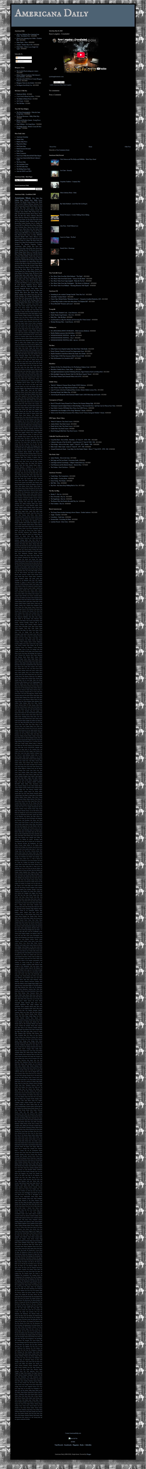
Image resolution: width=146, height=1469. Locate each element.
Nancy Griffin (35, 1048)
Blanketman (24, 553)
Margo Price (34, 202)
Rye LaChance (30, 1167)
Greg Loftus (30, 353)
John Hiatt (20, 876)
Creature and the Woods (36, 645)
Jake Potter (17, 828)
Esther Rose (28, 724)
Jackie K (29, 359)
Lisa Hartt (32, 384)
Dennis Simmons (32, 686)
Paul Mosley (36, 1089)
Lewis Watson (18, 948)
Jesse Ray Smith (19, 367)
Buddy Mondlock (19, 578)
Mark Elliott (39, 995)
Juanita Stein (36, 895)
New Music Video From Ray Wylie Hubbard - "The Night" (67, 276)
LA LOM (19, 931)
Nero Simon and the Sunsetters (29, 1058)
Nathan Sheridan (18, 1054)
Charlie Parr (18, 259)
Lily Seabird (30, 954)
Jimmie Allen (27, 864)
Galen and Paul (21, 751)
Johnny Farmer (34, 879)
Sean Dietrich (34, 1192)
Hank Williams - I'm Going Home (26, 124)
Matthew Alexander (33, 1010)
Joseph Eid (39, 891)
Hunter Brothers (28, 808)
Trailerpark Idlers (19, 457)
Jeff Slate (34, 363)
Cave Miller (22, 597)
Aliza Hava (31, 488)
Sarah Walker (23, 1185)
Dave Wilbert (18, 668)
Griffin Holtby (28, 780)
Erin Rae (27, 344)
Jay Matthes (23, 839)
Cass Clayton (30, 595)
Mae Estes (17, 388)
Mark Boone (33, 995)
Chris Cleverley (32, 613)
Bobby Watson (25, 561)
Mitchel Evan (24, 1039)
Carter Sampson (35, 593)
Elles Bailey (21, 712)
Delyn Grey (17, 686)
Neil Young (21, 401)
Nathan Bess (23, 1052)
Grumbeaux (35, 780)
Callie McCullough (34, 319)
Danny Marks (31, 659)
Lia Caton (37, 948)
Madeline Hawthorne (29, 981)
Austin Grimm (18, 528)
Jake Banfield (39, 824)
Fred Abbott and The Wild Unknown (23, 745)
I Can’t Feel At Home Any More (25, 96)
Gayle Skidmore (26, 755)
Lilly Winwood (35, 952)
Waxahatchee (18, 246)
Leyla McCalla (31, 948)
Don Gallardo (35, 693)
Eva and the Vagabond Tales (35, 344)
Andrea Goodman (27, 503)
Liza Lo (33, 223)
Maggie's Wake (23, 388)
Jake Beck (17, 826)
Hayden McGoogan (19, 355)
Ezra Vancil (22, 732)
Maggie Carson (38, 983)
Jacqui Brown (39, 822)
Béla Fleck (31, 580)
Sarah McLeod (22, 1183)
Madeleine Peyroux (31, 284)
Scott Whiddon (21, 1190)
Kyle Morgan (29, 929)
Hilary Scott (25, 803)
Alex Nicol (35, 246)
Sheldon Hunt (18, 1204)
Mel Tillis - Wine (55, 483)
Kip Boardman (38, 924)
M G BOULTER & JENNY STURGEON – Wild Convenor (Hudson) (70, 331)
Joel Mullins (37, 870)
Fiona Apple (39, 735)
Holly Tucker (33, 805)
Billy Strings (32, 211)
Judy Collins (21, 373)
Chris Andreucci (22, 611)
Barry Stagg (34, 536)
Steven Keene (34, 213)
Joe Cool (22, 868)
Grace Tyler (39, 770)
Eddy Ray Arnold (19, 707)
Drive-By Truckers (30, 265)
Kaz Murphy (30, 916)
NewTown (23, 1060)
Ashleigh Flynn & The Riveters (27, 250)
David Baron (36, 668)
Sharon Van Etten (19, 1202)
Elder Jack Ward (29, 709)
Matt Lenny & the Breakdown (22, 1008)
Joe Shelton (37, 868)
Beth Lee (26, 545)
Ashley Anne (24, 311)
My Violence (39, 1046)
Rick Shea (36, 1129)
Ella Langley (36, 711)
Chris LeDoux (38, 616)
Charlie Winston (22, 603)
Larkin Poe (39, 933)
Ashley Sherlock (38, 524)
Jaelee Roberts (25, 824)
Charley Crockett (37, 206)
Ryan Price (17, 1167)
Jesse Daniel (29, 856)
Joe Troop (23, 870)
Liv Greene (22, 962)
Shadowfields (27, 1196)
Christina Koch (23, 624)
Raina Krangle (38, 1112)
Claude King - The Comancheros (60, 476)
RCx (16, 1108)
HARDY (34, 781)
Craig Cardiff (39, 643)
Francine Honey (38, 346)
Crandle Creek (25, 645)
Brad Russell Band (37, 565)
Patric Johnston (29, 1083)
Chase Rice (21, 607)
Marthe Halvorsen (25, 1002)
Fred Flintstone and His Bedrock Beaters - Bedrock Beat (66, 465)
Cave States (28, 597)
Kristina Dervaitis (32, 927)
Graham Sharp (33, 352)
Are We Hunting (25, 520)
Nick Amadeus (35, 403)
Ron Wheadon (38, 1148)
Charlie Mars (35, 601)
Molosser (31, 204)
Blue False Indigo (35, 555)
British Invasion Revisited (24, 148)
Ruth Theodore (18, 1165)
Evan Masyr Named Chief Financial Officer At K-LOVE (66, 376)
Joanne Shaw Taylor (35, 367)
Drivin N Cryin (21, 699)
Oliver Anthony (18, 1073)
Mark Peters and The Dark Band (34, 998)
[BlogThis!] (57, 82)
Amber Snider (30, 494)
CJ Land (27, 582)
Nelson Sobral (18, 403)
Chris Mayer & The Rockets (22, 618)
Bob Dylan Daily (21, 146)
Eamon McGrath (19, 705)
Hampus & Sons (27, 785)
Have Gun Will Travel (24, 793)
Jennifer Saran (28, 849)
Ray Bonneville (31, 1114)
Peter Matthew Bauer (23, 1096)
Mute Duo (21, 1046)
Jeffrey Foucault (18, 845)
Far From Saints (26, 733)
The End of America (24, 444)
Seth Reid (20, 424)
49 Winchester (27, 304)
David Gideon (35, 670)
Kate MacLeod (19, 234)
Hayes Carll (22, 795)
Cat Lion (17, 597)
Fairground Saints (29, 732)
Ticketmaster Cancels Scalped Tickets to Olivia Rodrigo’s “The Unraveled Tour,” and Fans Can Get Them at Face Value (83, 406)
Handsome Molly (21, 94)
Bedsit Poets (28, 540)
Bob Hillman (18, 559)
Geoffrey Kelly (25, 758)
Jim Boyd (40, 860)
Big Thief (20, 313)
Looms (29, 282)
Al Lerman (34, 478)
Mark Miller (18, 998)
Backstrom (26, 532)
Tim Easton (34, 455)
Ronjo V (17, 1150)
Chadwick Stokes (31, 599)
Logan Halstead (35, 964)
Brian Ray (25, 570)
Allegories (20, 490)
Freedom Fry (38, 269)
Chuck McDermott (37, 330)
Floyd (32, 269)
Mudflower (22, 1044)
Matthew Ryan (34, 394)
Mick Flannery (38, 1025)
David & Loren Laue (27, 668)
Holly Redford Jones (25, 805)
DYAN (26, 651)
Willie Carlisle (27, 246)
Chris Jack (30, 615)
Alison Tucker (25, 488)
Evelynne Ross (28, 728)
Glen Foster (29, 766)
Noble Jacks (18, 1066)
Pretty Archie (26, 413)
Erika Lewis (32, 722)
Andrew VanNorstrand (24, 509)
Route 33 (33, 1160)
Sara (33, 1179)
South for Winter (25, 240)
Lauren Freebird (23, 941)
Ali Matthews (33, 484)
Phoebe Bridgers (35, 1098)
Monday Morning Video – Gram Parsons (62, 322)
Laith (20, 933)
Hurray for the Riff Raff (32, 810)
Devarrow (40, 687)
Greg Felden (18, 353)
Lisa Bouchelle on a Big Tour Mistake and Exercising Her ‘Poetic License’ (71, 319)
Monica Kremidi (38, 1039)
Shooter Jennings (29, 428)
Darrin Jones (32, 663)
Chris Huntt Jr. (18, 615)
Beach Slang (24, 538)
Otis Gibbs (36, 290)
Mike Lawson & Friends (36, 1031)
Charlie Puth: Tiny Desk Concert (59, 428)
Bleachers (30, 553)
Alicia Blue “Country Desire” (59, 297)
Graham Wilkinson (37, 772)
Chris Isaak (25, 615)
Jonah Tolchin (30, 221)
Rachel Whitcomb (38, 1110)
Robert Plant (18, 1142)
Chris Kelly (32, 616)
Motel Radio (23, 1043)
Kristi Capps (24, 927)
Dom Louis (21, 693)
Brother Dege (21, 576)
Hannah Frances (31, 787)
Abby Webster (18, 474)
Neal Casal (39, 1054)
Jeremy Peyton (23, 365)
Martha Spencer (19, 1000)
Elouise (23, 714)
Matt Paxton (33, 1008)
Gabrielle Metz (38, 747)
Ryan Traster (24, 1167)
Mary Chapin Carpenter (33, 1004)
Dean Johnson (36, 678)
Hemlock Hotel (34, 799)
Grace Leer (21, 352)
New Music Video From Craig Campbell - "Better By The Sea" (68, 281)
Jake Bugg (22, 826)
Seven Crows (24, 1194)
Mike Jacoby (26, 1031)
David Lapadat (21, 672)
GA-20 (25, 747)
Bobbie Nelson (18, 561)
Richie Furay (23, 1129)
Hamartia (20, 785)
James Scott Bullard (26, 831)
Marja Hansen (26, 995)
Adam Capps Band (34, 474)
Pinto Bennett (35, 411)
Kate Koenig (28, 906)
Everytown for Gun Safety (27, 730)
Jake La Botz (22, 361)
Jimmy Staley (22, 866)
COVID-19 (20, 319)
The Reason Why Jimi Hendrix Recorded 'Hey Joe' (64, 501)
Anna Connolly (26, 513)
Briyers (32, 572)
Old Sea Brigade (32, 1071)
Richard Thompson (26, 1127)
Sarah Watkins (31, 1185)
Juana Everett (29, 895)
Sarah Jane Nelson (31, 1181)
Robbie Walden (35, 1135)
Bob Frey (40, 557)
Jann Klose (31, 833)
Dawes (16, 678)
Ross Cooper (36, 1158)
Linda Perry (24, 956)
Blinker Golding (38, 553)
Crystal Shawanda (37, 647)
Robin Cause (28, 1144)
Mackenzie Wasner (37, 979)
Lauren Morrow (18, 943)
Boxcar (31, 565)
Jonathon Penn (23, 889)
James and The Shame (37, 831)
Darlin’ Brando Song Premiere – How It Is (62, 315)
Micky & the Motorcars (27, 1027)
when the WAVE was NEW (24, 171)
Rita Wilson (39, 1131)
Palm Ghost (21, 1081)
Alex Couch (36, 480)
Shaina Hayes (34, 1196)
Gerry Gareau (22, 760)
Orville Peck (18, 1077)
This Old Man (20, 103)
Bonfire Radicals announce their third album (62, 333)
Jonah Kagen (28, 885)
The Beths (21, 440)
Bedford (40, 538)
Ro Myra (36, 1133)
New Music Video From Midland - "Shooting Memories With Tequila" (70, 285)
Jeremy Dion (39, 851)
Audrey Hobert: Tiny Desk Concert (60, 424)
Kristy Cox (39, 927)
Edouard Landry (26, 707)
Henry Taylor (37, 801)
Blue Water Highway (34, 313)
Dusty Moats (38, 265)
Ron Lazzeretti (31, 1148)
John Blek (39, 369)
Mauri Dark (29, 1012)
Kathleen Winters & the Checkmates (24, 910)
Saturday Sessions (37, 1187)
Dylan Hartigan (27, 701)
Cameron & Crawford (33, 586)
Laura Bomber (30, 937)
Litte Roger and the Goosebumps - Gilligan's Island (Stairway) (68, 462)
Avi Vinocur (28, 530)
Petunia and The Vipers (25, 411)
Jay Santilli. (30, 839)
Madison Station (24, 983)
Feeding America (24, 735)
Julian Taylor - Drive (22, 42)
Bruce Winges (28, 576)
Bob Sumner (32, 559)
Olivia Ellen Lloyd (27, 290)
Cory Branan (28, 639)
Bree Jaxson (35, 568)
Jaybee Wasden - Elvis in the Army (60, 458)
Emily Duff (18, 217)
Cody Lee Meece (34, 632)
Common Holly (26, 334)
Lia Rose (33, 234)
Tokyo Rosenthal (19, 302)
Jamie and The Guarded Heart (22, 833)
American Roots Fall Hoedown (30, 495)
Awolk (38, 530)
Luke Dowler (32, 386)
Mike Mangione (19, 1033)
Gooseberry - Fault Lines (57, 517)
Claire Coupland (19, 628)
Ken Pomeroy (37, 918)
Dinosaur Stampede (24, 691)
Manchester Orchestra (28, 989)
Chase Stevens (27, 607)
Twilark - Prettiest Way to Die (25, 44)
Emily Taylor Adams (34, 718)
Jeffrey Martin (34, 275)
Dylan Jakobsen (35, 701)
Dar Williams (25, 661)
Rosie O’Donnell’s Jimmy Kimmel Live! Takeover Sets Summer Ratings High (72, 403)
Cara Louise (39, 256)
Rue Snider (31, 292)
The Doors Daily (21, 162)
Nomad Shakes (22, 1068)
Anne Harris (36, 248)
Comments (20, 61)
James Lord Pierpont (34, 829)
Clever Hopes (35, 630)
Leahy (27, 945)
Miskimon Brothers (30, 1037)
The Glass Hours (26, 446)
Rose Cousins (30, 1154)
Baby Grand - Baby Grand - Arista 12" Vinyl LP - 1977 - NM (67, 447)
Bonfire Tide (32, 561)
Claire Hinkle (34, 628)
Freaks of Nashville (37, 743)
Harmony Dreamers (33, 789)
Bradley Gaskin (27, 567)
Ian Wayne (34, 812)
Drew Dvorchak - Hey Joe (58, 496)
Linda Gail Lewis (38, 954)
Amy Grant (30, 499)
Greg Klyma (24, 353)
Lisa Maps (37, 956)
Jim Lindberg (24, 862)
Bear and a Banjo (31, 538)
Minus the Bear (34, 1035)
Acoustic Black (25, 474)
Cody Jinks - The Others (66, 259)
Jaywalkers (36, 839)
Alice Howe (18, 307)
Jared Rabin (20, 835)
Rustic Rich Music (23, 1164)
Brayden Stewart (28, 568)
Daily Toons (20, 151)
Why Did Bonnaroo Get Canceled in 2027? (62, 358)
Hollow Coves (28, 232)
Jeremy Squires (23, 277)
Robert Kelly (21, 1140)
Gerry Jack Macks (30, 760)
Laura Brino (36, 937)
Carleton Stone (34, 591)
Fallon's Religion (38, 732)
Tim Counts (28, 455)
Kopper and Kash (36, 925)
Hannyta (37, 787)
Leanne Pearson (33, 945)
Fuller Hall (20, 747)
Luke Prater (28, 973)
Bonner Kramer (38, 561)
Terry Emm (33, 436)
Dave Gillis (33, 664)
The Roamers (30, 449)
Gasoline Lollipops (34, 753)
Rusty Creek (38, 292)
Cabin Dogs (26, 319)
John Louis (23, 371)
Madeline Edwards (19, 981)
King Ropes (25, 924)
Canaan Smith (18, 590)
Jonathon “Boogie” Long (33, 889)
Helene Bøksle (26, 799)
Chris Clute (39, 613)
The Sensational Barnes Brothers (23, 451)
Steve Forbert (33, 432)
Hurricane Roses (32, 357)
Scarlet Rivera (18, 1188)
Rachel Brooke (21, 1110)
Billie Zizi (36, 547)
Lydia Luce (33, 977)
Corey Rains (35, 638)
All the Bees (22, 248)
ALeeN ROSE (18, 469)
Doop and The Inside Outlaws (26, 695)
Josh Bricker (18, 893)
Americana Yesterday (22, 137)
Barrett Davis (26, 536)
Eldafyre (22, 709)
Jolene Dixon (21, 881)
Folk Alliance (21, 346)
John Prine (33, 219)
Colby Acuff (34, 231)
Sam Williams (30, 421)
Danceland (40, 655)
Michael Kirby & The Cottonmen (23, 1023)
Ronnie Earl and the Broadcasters (29, 1150)
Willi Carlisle (38, 302)
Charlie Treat (24, 325)
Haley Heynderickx (34, 783)
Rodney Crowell (34, 210)
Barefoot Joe (18, 536)
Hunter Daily (35, 808)
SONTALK (39, 1169)
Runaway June (33, 419)
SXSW (16, 294)
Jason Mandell (29, 837)
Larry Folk (17, 935)
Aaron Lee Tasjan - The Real (68, 237)
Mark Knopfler (25, 996)
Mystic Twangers (26, 1048)
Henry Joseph (31, 801)
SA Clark (25, 1169)
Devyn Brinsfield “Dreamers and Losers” (62, 304)
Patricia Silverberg (38, 1083)
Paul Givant (28, 1087)
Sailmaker (32, 1171)
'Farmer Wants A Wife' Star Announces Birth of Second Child (67, 356)
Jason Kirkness (21, 837)
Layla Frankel (23, 945)
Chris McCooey (35, 618)
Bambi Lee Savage (32, 534)
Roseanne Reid (18, 1156)
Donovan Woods (19, 265)
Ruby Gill (30, 1162)
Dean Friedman (28, 678)
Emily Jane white (38, 716)
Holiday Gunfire (24, 357)
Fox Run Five (36, 741)
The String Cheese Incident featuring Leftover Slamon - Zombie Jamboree (71, 512)
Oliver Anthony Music (26, 407)
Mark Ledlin (32, 996)
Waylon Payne (24, 463)
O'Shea (25, 1069)
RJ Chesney (32, 413)
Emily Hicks (30, 716)
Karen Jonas (26, 902)
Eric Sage (20, 722)
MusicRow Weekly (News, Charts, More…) (63, 369)
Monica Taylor (18, 1041)
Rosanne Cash (23, 1154)
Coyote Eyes (32, 643)
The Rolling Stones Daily (23, 169)
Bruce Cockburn (29, 317)
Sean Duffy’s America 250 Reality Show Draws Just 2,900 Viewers (69, 408)
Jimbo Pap (21, 864)
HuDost (21, 808)
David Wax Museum (24, 676)
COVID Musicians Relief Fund (27, 584)
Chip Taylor (28, 327)
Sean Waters (18, 1194)
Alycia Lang (34, 307)
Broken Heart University (21, 574)
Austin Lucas (25, 528)
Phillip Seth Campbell (25, 1098)
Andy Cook (23, 309)
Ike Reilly (40, 812)
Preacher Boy (22, 1104)
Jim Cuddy (17, 862)
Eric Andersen (21, 344)
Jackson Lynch (18, 822)
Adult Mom (21, 478)
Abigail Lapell (29, 305)
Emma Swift (35, 342)
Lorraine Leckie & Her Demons (32, 968)
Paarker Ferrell (36, 1079)
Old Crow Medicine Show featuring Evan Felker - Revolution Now (28, 35)
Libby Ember (36, 950)
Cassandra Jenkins (38, 595)
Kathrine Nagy (38, 910)
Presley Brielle (30, 1104)
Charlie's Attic (22, 605)
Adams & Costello (37, 305)
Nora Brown (18, 407)
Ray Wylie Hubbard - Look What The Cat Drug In (73, 204)
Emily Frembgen (22, 716)
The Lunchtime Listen (22, 164)
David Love (28, 672)
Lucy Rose (26, 386)
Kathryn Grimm (19, 912)
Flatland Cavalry (33, 737)
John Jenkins (26, 876)
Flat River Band (25, 269)
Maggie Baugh (31, 983)
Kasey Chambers (34, 904)
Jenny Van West (23, 851)
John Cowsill (24, 874)
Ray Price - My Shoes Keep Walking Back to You (64, 485)
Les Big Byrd (32, 947)
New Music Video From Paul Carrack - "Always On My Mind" (68, 278)
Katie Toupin (21, 376)
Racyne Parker (18, 1112)
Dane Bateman (18, 657)
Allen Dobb (29, 248)
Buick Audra (35, 578)
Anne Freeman (22, 515)
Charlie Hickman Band (20, 601)
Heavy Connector (21, 153)
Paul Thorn (29, 409)
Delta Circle (30, 684)
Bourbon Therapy (23, 315)
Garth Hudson (36, 751)
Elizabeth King (28, 711)
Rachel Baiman (27, 1108)
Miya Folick (31, 1039)
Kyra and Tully (35, 929)
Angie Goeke (39, 511)
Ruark (40, 1160)
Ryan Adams (25, 1165)
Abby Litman (39, 472)
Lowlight (40, 970)
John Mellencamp (37, 232)
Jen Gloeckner (29, 847)
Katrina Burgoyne (29, 376)
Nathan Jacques (30, 1052)
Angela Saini (29, 309)
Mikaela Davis (28, 1029)
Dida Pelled (39, 340)
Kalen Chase (39, 373)
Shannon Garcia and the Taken (31, 426)
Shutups (24, 1204)
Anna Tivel (33, 513)
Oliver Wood (25, 1073)
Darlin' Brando (38, 661)
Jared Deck (37, 833)
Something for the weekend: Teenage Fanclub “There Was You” (68, 294)
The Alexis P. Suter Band (30, 438)
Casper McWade (22, 595)
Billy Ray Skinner (23, 549)
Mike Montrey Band (37, 1033)
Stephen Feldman (26, 432)
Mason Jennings (25, 1006)
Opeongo (24, 1075)
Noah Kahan (21, 1064)
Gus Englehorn (28, 781)
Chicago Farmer (35, 259)
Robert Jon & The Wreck (22, 210)
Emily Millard (25, 718)
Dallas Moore (29, 336)
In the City (17, 814)
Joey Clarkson (31, 872)
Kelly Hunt (17, 918)
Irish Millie (39, 357)
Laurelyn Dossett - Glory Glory (59, 522)
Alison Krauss (29, 486)
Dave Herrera (18, 666)
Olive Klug (39, 1071)
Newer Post (53, 147)
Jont (29, 891)
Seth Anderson (36, 423)
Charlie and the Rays (33, 325)
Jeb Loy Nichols (28, 841)
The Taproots (36, 451)
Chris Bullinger (35, 327)
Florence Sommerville (22, 739)
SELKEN (30, 1169)
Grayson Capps (32, 774)
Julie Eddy (36, 897)
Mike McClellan (27, 1033)
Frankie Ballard (28, 743)
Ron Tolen (35, 198)
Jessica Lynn (30, 208)
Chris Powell (29, 620)
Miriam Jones (22, 1037)
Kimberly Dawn (38, 922)
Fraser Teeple (18, 348)
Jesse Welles (33, 200)
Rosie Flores (36, 1156)
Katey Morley (30, 375)
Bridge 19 (36, 570)
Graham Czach (29, 772)
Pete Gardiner (36, 409)
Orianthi (29, 1075)
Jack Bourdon (18, 820)
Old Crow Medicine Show (26, 225)
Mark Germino (18, 996)
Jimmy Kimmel (34, 864)
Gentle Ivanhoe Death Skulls (22, 757)
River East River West (27, 1133)
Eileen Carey (39, 707)
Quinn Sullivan (34, 1106)
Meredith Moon (29, 1018)
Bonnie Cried (18, 563)
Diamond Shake (25, 689)
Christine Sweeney (27, 330)
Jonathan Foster (34, 887)
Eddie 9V (25, 705)
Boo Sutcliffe (34, 254)
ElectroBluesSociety (37, 709)
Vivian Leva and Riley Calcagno (34, 461)
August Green (31, 526)
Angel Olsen (18, 511)
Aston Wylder (18, 526)
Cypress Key (18, 651)
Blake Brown (25, 313)
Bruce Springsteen (25, 231)
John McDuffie (18, 877)
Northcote (34, 1068)
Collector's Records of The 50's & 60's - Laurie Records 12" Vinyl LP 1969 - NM (73, 442)
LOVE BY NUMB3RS (33, 931)
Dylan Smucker (38, 703)
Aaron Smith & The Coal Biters (23, 471)
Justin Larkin (37, 899)
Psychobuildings (22, 1106)
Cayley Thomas (38, 258)
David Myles (38, 263)
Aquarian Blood (38, 519)
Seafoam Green (38, 204)
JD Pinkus (22, 818)
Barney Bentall (34, 311)
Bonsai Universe (25, 563)
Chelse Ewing (35, 607)
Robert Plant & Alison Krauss (28, 1142)
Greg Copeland (38, 776)
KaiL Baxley (36, 900)
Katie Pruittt (36, 914)
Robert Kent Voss (29, 1140)
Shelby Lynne (39, 1202)
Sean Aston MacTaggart (24, 1192)
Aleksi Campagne (29, 480)
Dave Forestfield (27, 664)
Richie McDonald (30, 1129)
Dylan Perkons (23, 703)
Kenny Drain (31, 920)
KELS (26, 900)
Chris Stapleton (18, 330)
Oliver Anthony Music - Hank (68, 192)
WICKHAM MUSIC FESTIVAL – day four (63, 335)
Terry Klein (39, 436)
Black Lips (24, 551)
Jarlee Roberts (27, 835)
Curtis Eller (39, 649)
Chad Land (23, 599)
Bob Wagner (39, 559)
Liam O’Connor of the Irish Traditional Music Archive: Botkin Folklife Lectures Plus (74, 390)
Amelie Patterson (38, 494)
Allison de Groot (34, 490)
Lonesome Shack (19, 386)
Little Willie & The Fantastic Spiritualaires (28, 960)
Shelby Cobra (32, 1202)
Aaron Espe (31, 469)
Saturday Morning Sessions (26, 1187)
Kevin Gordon (34, 280)
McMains (40, 1014)
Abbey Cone (35, 471)
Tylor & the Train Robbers (27, 459)
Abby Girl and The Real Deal (28, 472)
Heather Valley (31, 797)
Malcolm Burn (24, 987)
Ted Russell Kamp (25, 202)
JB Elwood (36, 273)
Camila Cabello (32, 588)
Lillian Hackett (28, 952)
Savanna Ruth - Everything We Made (61, 519)
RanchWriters (18, 1114)
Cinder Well (17, 332)
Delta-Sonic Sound (37, 684)
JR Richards (32, 818)
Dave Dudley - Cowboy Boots (59, 478)
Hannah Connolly (22, 787)
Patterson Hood (35, 1085)
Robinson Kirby (35, 1144)
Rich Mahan (23, 1125)
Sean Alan (32, 1190)
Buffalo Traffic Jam (30, 256)
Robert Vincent (21, 1144)
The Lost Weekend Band (28, 447)
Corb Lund (21, 638)
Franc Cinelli (21, 743)
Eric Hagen (26, 267)
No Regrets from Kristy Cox (24, 85)
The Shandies (25, 244)
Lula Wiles (33, 975)
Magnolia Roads (31, 388)
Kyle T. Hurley (30, 380)
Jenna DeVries (36, 847)
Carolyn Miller (20, 593)
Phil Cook (36, 1096)
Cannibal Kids (26, 590)
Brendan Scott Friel (20, 317)
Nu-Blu (22, 1069)
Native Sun (34, 1054)
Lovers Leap (26, 970)
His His (31, 803)
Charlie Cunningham (37, 323)
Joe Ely (28, 219)
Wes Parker (31, 463)
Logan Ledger (39, 384)
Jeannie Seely (21, 841)
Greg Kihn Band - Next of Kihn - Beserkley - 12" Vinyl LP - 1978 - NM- (71, 440)
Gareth (30, 348)
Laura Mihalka (25, 939)
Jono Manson (24, 891)
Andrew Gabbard (19, 507)
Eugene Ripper (29, 726)
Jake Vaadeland (23, 828)
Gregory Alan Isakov (32, 778)
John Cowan (18, 874)
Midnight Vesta (21, 1029)
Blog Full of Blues (22, 144)
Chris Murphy (32, 328)
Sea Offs (28, 1190)
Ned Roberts (25, 1056)
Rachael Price (20, 1108)
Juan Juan (23, 895)
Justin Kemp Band (29, 899)
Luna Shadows (18, 977)
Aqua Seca (31, 519)
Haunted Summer (38, 353)
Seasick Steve (30, 423)
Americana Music (23, 198)
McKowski (23, 286)
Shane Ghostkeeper (33, 424)
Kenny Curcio (25, 280)
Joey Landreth (38, 872)
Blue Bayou (27, 555)
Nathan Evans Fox (34, 399)
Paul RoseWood (38, 1091)
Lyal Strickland (26, 977)
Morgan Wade (30, 288)
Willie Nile (22, 465)
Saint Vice (37, 1171)
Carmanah (21, 321)
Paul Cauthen (22, 1087)
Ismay (30, 273)
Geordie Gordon (32, 758)
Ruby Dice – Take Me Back (58, 317)
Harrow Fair (31, 791)
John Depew (37, 874)
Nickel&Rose (18, 290)
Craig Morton (18, 645)
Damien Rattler (38, 651)
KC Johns (22, 900)
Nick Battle (30, 1060)
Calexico (20, 586)
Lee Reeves (39, 945)
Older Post (128, 147)
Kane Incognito (18, 375)
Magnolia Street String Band (21, 985)
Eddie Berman (32, 705)
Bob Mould (25, 559)
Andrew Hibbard (27, 507)
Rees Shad (17, 1121)
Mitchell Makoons (31, 398)
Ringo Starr (27, 1131)
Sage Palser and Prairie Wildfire (22, 1171)
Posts (19, 58)
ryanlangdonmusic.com (56, 76)
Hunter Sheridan (22, 810)
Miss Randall (39, 1037)
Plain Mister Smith (30, 1100)
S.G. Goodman (18, 1169)
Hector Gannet (38, 797)
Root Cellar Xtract (24, 1152)
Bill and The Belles (29, 547)
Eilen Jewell (18, 213)
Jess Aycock (30, 854)
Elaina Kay (17, 709)
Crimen (22, 647)
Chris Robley (23, 261)
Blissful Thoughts (19, 555)
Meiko (40, 1016)
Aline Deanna (22, 486)
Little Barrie (21, 958)
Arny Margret (34, 522)
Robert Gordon (28, 1139)
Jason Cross (33, 835)
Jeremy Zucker (32, 853)
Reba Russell (35, 1116)
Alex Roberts (29, 482)
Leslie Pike (39, 947)
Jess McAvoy (37, 854)
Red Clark (31, 1117)
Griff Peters (21, 780)
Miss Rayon (18, 1039)
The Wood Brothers (28, 453)
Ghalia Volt (34, 271)
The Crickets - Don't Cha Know (59, 467)
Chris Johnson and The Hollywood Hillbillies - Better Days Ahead (78, 159)
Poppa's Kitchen (24, 1102)
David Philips (28, 674)
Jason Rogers (23, 363)
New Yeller (17, 1060)
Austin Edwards (38, 526)
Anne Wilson (30, 515)
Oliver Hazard (36, 407)
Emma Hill (21, 232)
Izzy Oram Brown (35, 816)
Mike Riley (24, 398)
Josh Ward (17, 895)
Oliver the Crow (33, 1073)
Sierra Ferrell (35, 227)
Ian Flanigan (20, 812)
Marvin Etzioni (24, 392)
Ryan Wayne (27, 227)
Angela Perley (25, 511)
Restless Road (24, 1121)
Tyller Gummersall (20, 206)
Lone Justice (36, 966)
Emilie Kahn (36, 714)
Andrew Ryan (35, 507)
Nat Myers (27, 399)
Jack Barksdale (38, 818)
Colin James (30, 634)
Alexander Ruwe (21, 484)
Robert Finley (21, 1139)
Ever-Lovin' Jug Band (37, 728)
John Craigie (31, 874)
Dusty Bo (36, 699)
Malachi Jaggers (38, 388)
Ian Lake (26, 812)
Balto (29, 311)
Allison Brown (26, 490)
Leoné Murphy (25, 947)
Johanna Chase (33, 369)
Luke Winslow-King (25, 975)
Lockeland (28, 964)
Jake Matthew (33, 826)
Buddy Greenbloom (37, 576)
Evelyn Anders (21, 728)
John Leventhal (38, 876)
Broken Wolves (31, 574)
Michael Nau (22, 1025)
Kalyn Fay (20, 902)
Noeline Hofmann (34, 1066)
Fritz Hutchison (36, 745)
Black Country (18, 551)
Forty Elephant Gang (30, 346)
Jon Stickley (22, 883)
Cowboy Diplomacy (37, 641)
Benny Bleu (25, 543)
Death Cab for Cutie (24, 680)
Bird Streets (39, 549)
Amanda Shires (29, 206)
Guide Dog (21, 781)
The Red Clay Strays (24, 215)
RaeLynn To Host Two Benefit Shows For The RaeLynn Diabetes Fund (70, 367)
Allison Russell (26, 307)
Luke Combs (21, 973)
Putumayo (28, 1106)
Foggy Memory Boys (20, 741)
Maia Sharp (17, 987)
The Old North (26, 300)
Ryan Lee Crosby (27, 238)
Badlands (40, 532)
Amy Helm (36, 499)
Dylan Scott (31, 703)
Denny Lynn (39, 686)
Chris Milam (23, 620)
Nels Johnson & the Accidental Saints (33, 401)
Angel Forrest (39, 509)
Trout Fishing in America (30, 457)
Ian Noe (30, 812)
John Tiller (20, 879)
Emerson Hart (29, 714)
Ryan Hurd (31, 1165)
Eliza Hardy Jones (19, 711)
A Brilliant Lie (29, 467)
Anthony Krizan (38, 517)
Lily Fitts (17, 282)
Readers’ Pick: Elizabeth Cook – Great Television (64, 312)
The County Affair (25, 442)
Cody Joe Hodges (23, 632)
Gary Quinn (27, 753)
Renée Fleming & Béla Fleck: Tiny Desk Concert (64, 431)
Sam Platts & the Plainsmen (32, 1175)
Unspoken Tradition (36, 244)
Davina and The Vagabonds (35, 676)
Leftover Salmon (26, 382)
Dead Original (21, 678)
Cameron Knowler (23, 588)
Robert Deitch (32, 1137)
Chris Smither (39, 328)
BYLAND (20, 532)
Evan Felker (36, 726)
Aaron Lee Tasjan (38, 469)
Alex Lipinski (22, 482)
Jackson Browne (36, 359)
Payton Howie (18, 1092)
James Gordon (28, 361)
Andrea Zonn (35, 503)
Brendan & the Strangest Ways (34, 315)
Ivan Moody (27, 816)
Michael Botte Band (33, 1020)
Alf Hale (27, 484)
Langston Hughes (25, 933)
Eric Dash (37, 720)
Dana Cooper (34, 655)
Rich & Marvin (35, 1123)
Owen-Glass (23, 1079)
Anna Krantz (36, 309)
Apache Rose (26, 519)
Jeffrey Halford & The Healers (31, 845)
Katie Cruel (36, 912)
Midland (35, 1027)
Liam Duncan (23, 950)
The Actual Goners (19, 438)
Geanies (32, 755)
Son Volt (37, 294)
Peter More (30, 1096)
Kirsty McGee (35, 378)
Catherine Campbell (20, 258)
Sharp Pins (26, 1202)
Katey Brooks (22, 908)
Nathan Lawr (38, 288)
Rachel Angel (39, 413)
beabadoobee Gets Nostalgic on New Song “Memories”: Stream (68, 410)
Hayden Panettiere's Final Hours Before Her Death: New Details (68, 353)
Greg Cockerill (31, 776)
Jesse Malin (39, 365)
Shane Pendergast (38, 1198)
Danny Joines (23, 659)
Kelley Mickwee (38, 916)
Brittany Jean (26, 572)
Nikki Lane (26, 405)
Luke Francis (39, 386)
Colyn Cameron (18, 334)
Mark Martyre (39, 996)
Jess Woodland (22, 856)
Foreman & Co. (29, 741)
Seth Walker (26, 424)
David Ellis (29, 670)
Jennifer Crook (21, 849)
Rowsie (37, 1160)
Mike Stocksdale (19, 1035)
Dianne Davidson (34, 689)
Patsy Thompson (26, 1085)
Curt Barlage (33, 649)
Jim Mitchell (31, 862)
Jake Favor (27, 826)
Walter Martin (27, 302)
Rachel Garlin (29, 1110)
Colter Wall (36, 634)
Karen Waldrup (38, 902)
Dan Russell (36, 336)
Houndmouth (35, 806)
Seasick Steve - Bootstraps (67, 248)
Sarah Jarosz (36, 238)
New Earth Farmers (27, 403)
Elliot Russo (18, 714)
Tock (41, 300)
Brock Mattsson (38, 572)
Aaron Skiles (22, 229)
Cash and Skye (36, 321)
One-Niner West (18, 1075)
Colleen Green (39, 332)
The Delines (33, 442)
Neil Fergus (30, 1056)
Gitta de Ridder (38, 764)
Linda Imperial (18, 956)
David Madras (35, 672)
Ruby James (36, 1162)
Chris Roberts (36, 620)
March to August (19, 390)
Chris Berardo (30, 611)
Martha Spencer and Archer (31, 1000)
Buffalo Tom (28, 578)
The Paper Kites (35, 300)
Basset (24, 252)
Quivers (40, 1106)
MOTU (21, 979)
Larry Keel (23, 935)
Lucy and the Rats (34, 972)
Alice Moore (39, 484)
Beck (37, 538)
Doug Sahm (36, 695)
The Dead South (35, 240)
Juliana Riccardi (29, 897)
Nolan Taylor (39, 405)
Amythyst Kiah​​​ (22, 501)
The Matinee (37, 447)
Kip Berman (32, 924)
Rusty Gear (39, 419)
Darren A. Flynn (18, 663)
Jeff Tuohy (39, 843)
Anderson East (18, 503)
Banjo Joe (39, 534)
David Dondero (21, 670)
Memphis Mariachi (19, 1018)
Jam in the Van (38, 828)
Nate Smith (35, 1050)
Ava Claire (21, 530)
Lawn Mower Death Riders (30, 943)
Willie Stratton (29, 465)
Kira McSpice (18, 925)
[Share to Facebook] (61, 82)
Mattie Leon (23, 1012)
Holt (38, 805)
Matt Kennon (28, 394)
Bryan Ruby (36, 317)
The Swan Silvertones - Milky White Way (28, 116)
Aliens (16, 486)
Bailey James (18, 534)
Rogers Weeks (36, 1146)
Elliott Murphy (27, 342)
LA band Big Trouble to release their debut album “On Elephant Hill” (69, 301)
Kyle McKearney (22, 380)
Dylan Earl (20, 701)
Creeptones (17, 647)
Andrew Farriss (38, 505)
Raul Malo (24, 1114)
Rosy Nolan (28, 1160)
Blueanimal (25, 557)
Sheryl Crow (30, 294)
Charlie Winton (30, 603)
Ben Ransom (34, 542)
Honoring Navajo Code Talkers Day (60, 392)
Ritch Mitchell (18, 1133)
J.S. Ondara (18, 359)
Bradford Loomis (19, 567)
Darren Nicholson (30, 338)
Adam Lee (30, 476)
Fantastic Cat (18, 733)
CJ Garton (22, 582)
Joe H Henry (22, 369)
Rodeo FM (22, 1146)
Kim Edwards (31, 922)
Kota (41, 925)
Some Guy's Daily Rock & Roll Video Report (29, 155)
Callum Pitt (24, 586)
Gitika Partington (33, 350)
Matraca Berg (33, 1006)
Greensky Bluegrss (23, 776)
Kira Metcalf (28, 378)
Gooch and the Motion (36, 768)
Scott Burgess (32, 1188)
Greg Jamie (17, 778)
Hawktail (36, 793)
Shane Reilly (18, 1200)
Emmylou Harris (22, 720)
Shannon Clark (38, 1200)
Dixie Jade (36, 691)
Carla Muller (21, 591)
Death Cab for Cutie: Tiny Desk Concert (62, 426)
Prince (16, 1106)
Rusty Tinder (32, 1164)
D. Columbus (22, 336)
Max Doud (35, 1012)
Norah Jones (29, 1068)
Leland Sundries (26, 223)
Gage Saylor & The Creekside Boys (31, 749)
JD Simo (27, 818)
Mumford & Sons (30, 1044)
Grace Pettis (33, 770)
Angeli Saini (32, 511)
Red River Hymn (23, 1119)
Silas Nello (28, 1204)
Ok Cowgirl (37, 1069)
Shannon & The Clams (28, 1200)
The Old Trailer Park (22, 166)
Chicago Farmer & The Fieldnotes (26, 609)
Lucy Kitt (27, 972)
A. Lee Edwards (38, 467)
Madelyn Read (38, 981)
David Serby (22, 340)
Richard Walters (35, 1127)
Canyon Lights (34, 590)
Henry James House (22, 801)
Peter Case (36, 225)
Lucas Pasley (18, 972)
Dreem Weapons (23, 697)
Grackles (23, 772)
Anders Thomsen (38, 501)
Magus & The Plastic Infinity (35, 985)
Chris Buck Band (38, 611)
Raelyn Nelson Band (20, 415)
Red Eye (17, 1119)
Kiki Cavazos (25, 922)
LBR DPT (24, 931)
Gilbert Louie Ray (19, 764)
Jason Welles (37, 837)
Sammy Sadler (22, 1179)
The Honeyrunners (27, 298)
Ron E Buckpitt (23, 1148)
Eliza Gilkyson (19, 267)
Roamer (40, 1133)
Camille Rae (39, 588)
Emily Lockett (18, 718)
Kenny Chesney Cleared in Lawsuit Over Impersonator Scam (67, 351)
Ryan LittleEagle (38, 1165)
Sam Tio (24, 421)
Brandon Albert (34, 567)
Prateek (20, 413)
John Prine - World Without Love (69, 226)
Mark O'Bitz (24, 998)
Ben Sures (39, 542)
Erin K (37, 722)
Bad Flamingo (33, 532)
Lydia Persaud (21, 284)
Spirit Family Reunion (29, 430)
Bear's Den (29, 229)
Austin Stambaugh (33, 528)
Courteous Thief (19, 641)
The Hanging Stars (35, 446)
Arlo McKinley (33, 520)
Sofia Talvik (20, 430)
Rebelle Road (38, 415)
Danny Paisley (38, 659)
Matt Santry (39, 1008)
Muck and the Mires (37, 1043)
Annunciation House (19, 517)
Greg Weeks (24, 778)
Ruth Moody (39, 1164)
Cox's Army (26, 643)
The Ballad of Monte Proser (24, 99)
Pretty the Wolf (38, 1104)
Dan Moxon (23, 263)
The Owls (24, 449)
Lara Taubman (33, 933)
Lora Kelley (21, 968)
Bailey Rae (24, 534)
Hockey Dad (36, 803)
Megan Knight (28, 1016)
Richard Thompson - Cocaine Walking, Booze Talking (74, 215)
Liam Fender (29, 950)
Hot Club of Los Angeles (25, 806)
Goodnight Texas (34, 217)
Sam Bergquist (22, 1173)
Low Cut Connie (34, 970)
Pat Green (23, 1083)
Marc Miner (36, 989)
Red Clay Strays (38, 1117)
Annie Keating (38, 515)
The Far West (33, 444)
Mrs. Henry (29, 1043)
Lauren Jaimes (31, 941)
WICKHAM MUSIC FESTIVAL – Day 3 (62, 338)
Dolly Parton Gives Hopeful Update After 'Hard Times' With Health (69, 349)
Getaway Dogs (38, 760)
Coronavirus (21, 639)
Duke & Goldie (19, 342)
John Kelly (17, 371)
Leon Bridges (18, 947)
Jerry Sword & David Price (21, 854)
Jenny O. (34, 849)
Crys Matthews (29, 647)
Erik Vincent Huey (34, 267)
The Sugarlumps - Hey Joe (58, 499)
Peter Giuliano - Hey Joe (57, 503)
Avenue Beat (39, 250)
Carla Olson (27, 591)
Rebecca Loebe (38, 236)
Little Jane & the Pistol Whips (31, 958)
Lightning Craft (20, 952)
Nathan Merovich (38, 1052)
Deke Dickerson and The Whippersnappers (30, 682)
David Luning (31, 263)
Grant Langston (18, 774)
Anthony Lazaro (18, 519)
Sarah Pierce (29, 1183)
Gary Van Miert (26, 271)
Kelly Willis (23, 918)
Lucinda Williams (23, 204)
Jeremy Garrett (18, 853)
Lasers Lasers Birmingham (32, 935)
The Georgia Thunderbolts (32, 296)
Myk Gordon (18, 1048)
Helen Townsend (19, 799)
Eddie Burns (39, 705)
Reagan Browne (28, 1116)
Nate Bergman (23, 1050)
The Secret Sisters (38, 449)
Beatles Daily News (22, 142)
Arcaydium (17, 520)
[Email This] (54, 82)
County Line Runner (37, 639)
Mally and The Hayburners (35, 987)
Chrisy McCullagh (23, 626)
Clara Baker (23, 630)
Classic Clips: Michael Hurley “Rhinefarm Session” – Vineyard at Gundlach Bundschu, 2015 (76, 299)
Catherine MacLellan (36, 215)
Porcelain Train (32, 1102)
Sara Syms (37, 1179)
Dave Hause (39, 664)
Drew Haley (36, 697)
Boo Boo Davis (32, 563)
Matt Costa (39, 1006)
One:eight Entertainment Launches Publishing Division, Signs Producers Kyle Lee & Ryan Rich (77, 372)
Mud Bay (17, 1044)
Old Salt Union (24, 1071)
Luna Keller (39, 975)
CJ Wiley (32, 582)
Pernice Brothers (23, 1094)
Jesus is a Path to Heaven (33, 858)
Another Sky (27, 517)
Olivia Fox (39, 1073)
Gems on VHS (38, 755)
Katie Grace (27, 234)
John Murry (28, 371)
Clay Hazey (28, 630)
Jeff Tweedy (39, 363)
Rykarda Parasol (38, 1167)
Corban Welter (28, 638)
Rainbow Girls (30, 415)
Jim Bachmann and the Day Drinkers (28, 860)
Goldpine (28, 768)
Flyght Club (31, 739)
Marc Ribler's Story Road (24, 991)
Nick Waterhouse (24, 1062)
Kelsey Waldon (29, 918)
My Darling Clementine (30, 1046)
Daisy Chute (36, 261)
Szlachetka (20, 436)
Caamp (37, 584)
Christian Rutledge (24, 622)
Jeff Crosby (28, 363)
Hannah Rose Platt (20, 208)
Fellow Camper (32, 735)
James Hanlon (18, 829)
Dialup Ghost (18, 689)
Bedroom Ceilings (19, 540)
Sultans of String (32, 434)
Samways (29, 1179)
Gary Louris (20, 753)
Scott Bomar (25, 1188)
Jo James (34, 866)
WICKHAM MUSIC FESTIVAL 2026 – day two (64, 340)
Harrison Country (23, 791)
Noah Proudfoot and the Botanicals (33, 1064)
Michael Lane (35, 1023)
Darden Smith (31, 661)
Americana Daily (51, 13)
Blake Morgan (19, 254)
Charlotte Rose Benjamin (32, 605)
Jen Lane (17, 365)
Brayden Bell (21, 568)
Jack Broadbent (26, 820)
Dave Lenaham (31, 666)
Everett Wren (18, 730)
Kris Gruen (17, 927)
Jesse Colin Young (31, 365)
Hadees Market (24, 783)
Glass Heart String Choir (20, 766)
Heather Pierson (23, 797)
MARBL (17, 979)
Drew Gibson (30, 697)
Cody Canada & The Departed (28, 332)
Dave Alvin (20, 664)
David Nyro (21, 674)
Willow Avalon (37, 465)
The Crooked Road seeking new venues (27, 71)
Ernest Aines (21, 724)
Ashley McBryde (22, 524)
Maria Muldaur (22, 993)
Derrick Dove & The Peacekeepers (22, 687)
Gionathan (32, 764)
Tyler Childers (25, 211)
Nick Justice (21, 405)
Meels (23, 1016)
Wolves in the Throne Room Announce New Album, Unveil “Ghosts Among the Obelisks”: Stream (77, 413)
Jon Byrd (26, 881)
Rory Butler (32, 1152)
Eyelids (35, 730)
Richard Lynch (18, 1127)
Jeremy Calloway (31, 851)
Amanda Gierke (34, 492)
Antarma (33, 517)
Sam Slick (22, 1177)
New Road (39, 1058)
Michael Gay (22, 1021)
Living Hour (29, 962)
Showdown (36, 428)
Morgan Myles (34, 1041)
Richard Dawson (38, 1125)
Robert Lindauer (38, 1140)
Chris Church (25, 613)
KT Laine (30, 900)
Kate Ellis (24, 375)
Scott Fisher (17, 423)
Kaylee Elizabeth (23, 916)
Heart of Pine (35, 795)
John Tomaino (27, 879)
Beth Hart (21, 545)
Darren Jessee (26, 663)
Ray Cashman (39, 1114)
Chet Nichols (21, 327)
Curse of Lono (25, 649)
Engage (27, 720)
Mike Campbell (35, 1029)
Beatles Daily (20, 139)
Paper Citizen (22, 409)
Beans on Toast (31, 252)
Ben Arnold (23, 542)
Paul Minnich (28, 1089)
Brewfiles (20, 570)
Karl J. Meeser (18, 904)
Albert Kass (21, 480)
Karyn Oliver (26, 904)
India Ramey (18, 273)
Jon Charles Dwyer (33, 881)
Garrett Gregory (29, 751)
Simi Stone (19, 1206)
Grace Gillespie (18, 770)
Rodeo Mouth (19, 419)
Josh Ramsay (39, 893)
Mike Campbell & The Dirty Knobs (27, 396)
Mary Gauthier (32, 392)
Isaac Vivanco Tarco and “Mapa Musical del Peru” (64, 387)
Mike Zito (26, 1035)
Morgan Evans (26, 1041)
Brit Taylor (20, 572)
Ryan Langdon (67, 85)
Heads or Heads (28, 795)
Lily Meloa (23, 954)
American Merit (18, 495)
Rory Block (26, 419)
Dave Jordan (24, 666)
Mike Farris (20, 1031)
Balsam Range (18, 252)
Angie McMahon (19, 513)
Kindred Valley (18, 924)
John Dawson (38, 277)
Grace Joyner (26, 770)
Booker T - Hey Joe (56, 494)
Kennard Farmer (23, 920)
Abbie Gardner (22, 305)
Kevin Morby (36, 376)
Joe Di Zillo (27, 868)
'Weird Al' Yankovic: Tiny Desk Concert (61, 421)
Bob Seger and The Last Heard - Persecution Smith (64, 460)
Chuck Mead (31, 626)
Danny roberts (18, 661)
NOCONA (39, 234)
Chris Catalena (18, 613)
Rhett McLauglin (38, 1121)
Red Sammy (31, 1119)
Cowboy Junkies (19, 643)
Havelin (32, 793)
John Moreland (25, 877)
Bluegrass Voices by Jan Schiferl (25, 83)
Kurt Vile (17, 929)
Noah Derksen (33, 405)
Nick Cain (36, 1060)
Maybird (27, 1014)
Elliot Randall (39, 712)
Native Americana (27, 1054)
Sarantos (37, 1185)
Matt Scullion (18, 1010)
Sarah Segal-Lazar (38, 421)
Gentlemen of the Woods (36, 757)
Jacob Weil (32, 822)
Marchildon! (33, 991)
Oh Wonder (30, 1069)
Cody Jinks (39, 211)
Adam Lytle (36, 476)
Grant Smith (26, 774)
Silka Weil (34, 1204)
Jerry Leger (31, 277)
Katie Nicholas (29, 914)
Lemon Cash (21, 384)
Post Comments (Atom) (62, 150)
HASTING (39, 781)
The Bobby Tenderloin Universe (32, 440)
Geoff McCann (18, 758)
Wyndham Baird (19, 304)
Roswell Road (21, 1160)
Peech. (34, 1092)
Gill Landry (26, 764)
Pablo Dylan (29, 236)
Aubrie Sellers (24, 526)
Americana (25, 499)
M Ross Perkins (26, 213)
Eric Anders (32, 720)
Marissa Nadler (18, 995)
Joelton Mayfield (23, 872)
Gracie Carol (18, 772)
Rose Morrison (38, 1154)
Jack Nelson (33, 820)
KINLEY (33, 373)
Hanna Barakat (34, 785)
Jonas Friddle (34, 885)
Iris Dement (25, 273)
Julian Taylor (38, 208)
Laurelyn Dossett (34, 939)
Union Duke (22, 461)
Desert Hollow (34, 687)
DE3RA (23, 651)
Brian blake (31, 570)
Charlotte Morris (26, 259)
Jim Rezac (37, 862)
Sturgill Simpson (23, 434)
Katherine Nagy (29, 908)
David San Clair (35, 674)
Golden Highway (22, 768)
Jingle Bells (29, 866)
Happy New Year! (23, 789)
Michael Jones (29, 1021)
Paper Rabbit (39, 1081)
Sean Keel (40, 1192)
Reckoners (17, 417)
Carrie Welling (28, 593)
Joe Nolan (27, 369)
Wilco (33, 302)
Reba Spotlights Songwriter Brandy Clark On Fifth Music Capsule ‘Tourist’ (71, 374)
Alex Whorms (36, 482)
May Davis (21, 1014)
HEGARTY (17, 783)
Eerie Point (33, 707)
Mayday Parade (33, 1014)
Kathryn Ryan (27, 912)
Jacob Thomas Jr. (26, 822)
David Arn (36, 338)
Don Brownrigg (27, 693)
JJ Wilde (23, 359)
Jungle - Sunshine (55, 515)
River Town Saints (24, 417)
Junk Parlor (21, 899)
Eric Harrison (25, 217)
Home (90, 147)
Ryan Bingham (18, 421)
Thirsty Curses (36, 453)
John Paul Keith (33, 877)
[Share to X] (59, 82)
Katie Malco (36, 375)
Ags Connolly (27, 478)
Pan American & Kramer (30, 1081)
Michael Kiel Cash (37, 1021)
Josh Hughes (32, 893)
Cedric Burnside (34, 597)
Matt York (24, 1010)
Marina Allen (39, 993)
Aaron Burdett (35, 304)
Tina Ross (39, 455)
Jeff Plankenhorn (32, 843)
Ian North (39, 271)
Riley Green (21, 1131)
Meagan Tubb (18, 1016)
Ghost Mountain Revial (36, 762)
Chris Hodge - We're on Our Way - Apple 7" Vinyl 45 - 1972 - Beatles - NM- (72, 444)
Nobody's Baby (25, 1066)
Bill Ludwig (21, 547)
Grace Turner (27, 352)
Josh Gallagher (25, 893)
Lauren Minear (38, 941)
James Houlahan (25, 829)
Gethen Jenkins (18, 762)
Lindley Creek (31, 956)
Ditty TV (32, 691)
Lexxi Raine (24, 948)
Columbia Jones (22, 636)
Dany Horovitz (22, 338)
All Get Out (36, 488)
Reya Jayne (30, 1121)
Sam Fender (29, 1173)
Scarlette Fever (23, 294)
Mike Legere (18, 398)
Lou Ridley (20, 970)
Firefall (16, 346)
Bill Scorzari (38, 252)
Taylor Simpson (26, 436)
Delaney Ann (23, 684)
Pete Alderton (30, 1094)
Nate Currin (30, 1050)
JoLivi (38, 866)
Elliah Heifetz (32, 712)
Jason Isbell (26, 275)
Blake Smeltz (26, 254)
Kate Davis (22, 906)
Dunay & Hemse (30, 699)
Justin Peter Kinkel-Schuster (30, 279)
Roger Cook (29, 1146)
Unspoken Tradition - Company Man (70, 181)
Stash (41, 430)
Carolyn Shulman (28, 321)
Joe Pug (32, 868)
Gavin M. (19, 755)
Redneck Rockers (38, 1119)
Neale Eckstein (18, 1056)
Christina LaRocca (32, 624)
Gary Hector (36, 348)
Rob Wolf (31, 417)
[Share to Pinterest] (63, 82)
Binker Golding (32, 549)
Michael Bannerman (23, 1020)
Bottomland (26, 565)
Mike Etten (39, 396)
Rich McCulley (30, 1125)
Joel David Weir (30, 870)
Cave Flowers (29, 258)
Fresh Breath (25, 348)
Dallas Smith (32, 651)
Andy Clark (32, 509)
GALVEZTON (31, 747)
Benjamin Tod (18, 543)
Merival (36, 1018)
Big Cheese (37, 545)
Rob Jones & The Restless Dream (23, 1135)
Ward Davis (17, 463)
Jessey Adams (23, 858)
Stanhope (37, 430)
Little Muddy (23, 282)
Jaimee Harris (32, 824)
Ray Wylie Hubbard (19, 1116)
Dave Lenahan (39, 666)
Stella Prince (18, 432)
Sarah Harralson (22, 1181)
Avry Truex (34, 530)
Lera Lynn (27, 384)
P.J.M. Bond (29, 1079)
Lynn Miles (39, 977)
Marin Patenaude (31, 993)
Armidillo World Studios (24, 522)
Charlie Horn (29, 601)
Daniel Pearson (34, 657)
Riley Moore (23, 292)
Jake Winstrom (31, 828)
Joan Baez (26, 367)
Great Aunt (39, 352)
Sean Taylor (23, 423)
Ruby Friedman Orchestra (21, 1162)
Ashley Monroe (30, 524)
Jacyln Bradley (18, 824)
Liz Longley (23, 964)
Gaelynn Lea (18, 749)
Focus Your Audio (38, 739)
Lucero (22, 972)
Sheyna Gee (21, 428)
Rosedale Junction (27, 1156)
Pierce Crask (21, 1100)
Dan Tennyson (26, 655)
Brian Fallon (20, 256)
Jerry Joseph (39, 853)
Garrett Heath (18, 271)
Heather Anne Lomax (30, 355)
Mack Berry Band (28, 979)
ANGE (23, 469)
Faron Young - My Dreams (58, 481)
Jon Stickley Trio (29, 883)
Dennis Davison (24, 686)
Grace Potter (22, 219)
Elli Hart (27, 712)
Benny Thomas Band (34, 543)
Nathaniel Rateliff (20, 236)
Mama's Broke (18, 989)
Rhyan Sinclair (27, 1123)
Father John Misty (34, 733)
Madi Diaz (17, 983)
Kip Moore (22, 378)
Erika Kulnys (26, 722)
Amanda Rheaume (22, 494)
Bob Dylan (36, 229)
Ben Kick (28, 542)
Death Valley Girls (34, 680)
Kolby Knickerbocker (26, 925)
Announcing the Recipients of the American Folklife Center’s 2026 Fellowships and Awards (75, 394)
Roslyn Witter (30, 1158)
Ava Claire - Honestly (66, 170)
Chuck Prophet (38, 626)
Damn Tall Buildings (29, 653)
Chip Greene (37, 609)
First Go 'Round (25, 737)
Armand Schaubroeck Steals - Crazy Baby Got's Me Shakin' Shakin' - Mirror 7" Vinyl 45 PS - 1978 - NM (79, 449)
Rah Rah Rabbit (28, 1112)
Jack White (39, 820)
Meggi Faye (36, 1016)
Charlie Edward (38, 599)
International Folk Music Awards (28, 814)
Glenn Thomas (36, 766)
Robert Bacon (25, 1137)
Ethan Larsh (22, 726)
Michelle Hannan (30, 1025)
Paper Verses (18, 1083)
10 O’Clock (20, 101)
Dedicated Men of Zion (31, 340)
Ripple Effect (33, 1131)
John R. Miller (35, 371)
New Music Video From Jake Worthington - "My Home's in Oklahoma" (70, 283)
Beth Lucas (31, 545)
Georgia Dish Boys (23, 350)
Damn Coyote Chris (19, 653)
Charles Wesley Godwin (26, 323)
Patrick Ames (18, 1085)
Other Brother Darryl (26, 1077)
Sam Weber (28, 1177)
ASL (27, 469)
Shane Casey (30, 1198)
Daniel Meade (26, 657)
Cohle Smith (24, 634)
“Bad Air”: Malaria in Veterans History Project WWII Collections (68, 385)
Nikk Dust (30, 1062)
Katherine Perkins (38, 908)
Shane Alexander (22, 1198)
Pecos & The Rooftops (27, 1092)
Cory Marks (30, 261)
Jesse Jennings (36, 856)
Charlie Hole (18, 325)
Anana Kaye (30, 501)
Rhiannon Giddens (19, 1123)
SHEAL (34, 1169)
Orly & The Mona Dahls (36, 1075)
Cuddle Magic (18, 649)
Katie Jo (23, 914)
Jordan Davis (33, 891)
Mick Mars (17, 1027)
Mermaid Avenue (32, 286)
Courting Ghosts (27, 641)
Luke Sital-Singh (35, 973)
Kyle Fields (22, 929)
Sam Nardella (36, 1173)
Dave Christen (24, 200)
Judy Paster (22, 897)
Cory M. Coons (34, 334)
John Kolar (32, 876)
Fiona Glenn (18, 737)
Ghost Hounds (26, 762)
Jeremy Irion (25, 853)
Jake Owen (39, 826)
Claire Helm (27, 628)
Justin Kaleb (18, 279)
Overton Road (35, 1077)
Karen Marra (32, 902)
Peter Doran (36, 1094)
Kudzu (40, 280)
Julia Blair (28, 373)
